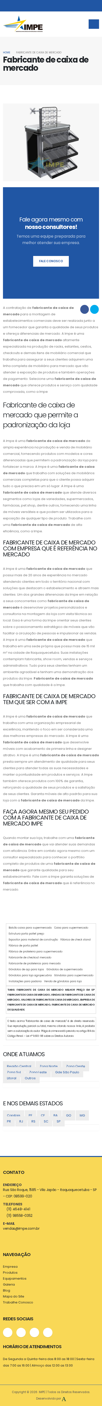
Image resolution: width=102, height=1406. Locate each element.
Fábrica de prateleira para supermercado (35, 951)
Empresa (10, 1266)
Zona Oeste (75, 1066)
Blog (6, 1290)
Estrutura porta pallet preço (26, 934)
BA (55, 1115)
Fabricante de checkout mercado (30, 957)
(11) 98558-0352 (19, 1215)
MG (82, 1115)
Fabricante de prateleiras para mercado (35, 963)
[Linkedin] (34, 1332)
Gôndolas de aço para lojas (26, 969)
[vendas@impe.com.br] (57, 5)
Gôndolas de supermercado (65, 969)
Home (6, 52)
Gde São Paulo (67, 1072)
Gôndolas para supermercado (73, 975)
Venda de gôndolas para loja (63, 981)
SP (59, 1121)
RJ (21, 1121)
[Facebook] (7, 1332)
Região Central (19, 1066)
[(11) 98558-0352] (38, 5)
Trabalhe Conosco (18, 1302)
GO (68, 1115)
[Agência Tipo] (64, 1399)
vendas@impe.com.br (21, 1228)
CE (43, 1115)
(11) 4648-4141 (18, 1209)
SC (46, 1121)
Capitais (13, 1115)
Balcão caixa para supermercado (30, 928)
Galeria (9, 1284)
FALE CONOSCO (51, 261)
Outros (30, 1078)
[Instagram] (21, 1332)
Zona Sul (14, 1072)
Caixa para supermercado (71, 928)
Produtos (10, 1272)
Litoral (11, 1078)
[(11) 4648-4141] (48, 5)
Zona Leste (38, 1072)
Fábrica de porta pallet (23, 945)
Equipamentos (14, 1278)
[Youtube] (47, 1332)
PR (9, 1121)
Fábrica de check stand (75, 939)
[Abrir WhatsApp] (89, 1393)
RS (33, 1121)
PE (30, 1115)
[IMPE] (23, 24)
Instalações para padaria (25, 981)
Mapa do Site (13, 1296)
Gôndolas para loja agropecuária (30, 975)
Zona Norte (49, 1066)
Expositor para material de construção (33, 939)
